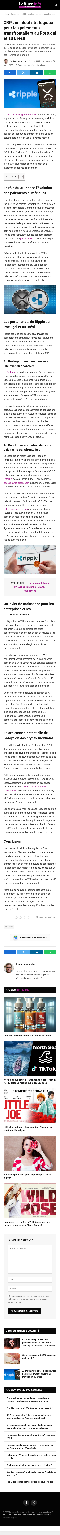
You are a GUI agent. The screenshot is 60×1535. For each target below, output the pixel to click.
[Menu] (5, 5)
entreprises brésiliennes (16, 509)
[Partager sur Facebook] (10, 72)
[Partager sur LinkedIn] (36, 72)
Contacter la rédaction (42, 1515)
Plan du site (27, 1515)
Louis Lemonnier (19, 61)
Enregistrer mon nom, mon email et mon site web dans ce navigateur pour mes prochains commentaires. (29, 1299)
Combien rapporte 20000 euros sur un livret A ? (30, 1408)
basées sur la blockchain (16, 483)
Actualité (17, 14)
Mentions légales (10, 1518)
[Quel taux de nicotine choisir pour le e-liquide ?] (30, 1014)
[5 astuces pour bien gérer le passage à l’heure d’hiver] (30, 1153)
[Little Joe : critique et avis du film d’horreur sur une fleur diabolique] (30, 1105)
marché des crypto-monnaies (21, 114)
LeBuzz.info (8, 14)
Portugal (11, 372)
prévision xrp (26, 238)
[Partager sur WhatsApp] (50, 72)
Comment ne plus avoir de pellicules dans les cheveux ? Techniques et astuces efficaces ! (38, 1342)
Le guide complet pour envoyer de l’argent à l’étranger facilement (31, 587)
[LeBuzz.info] (30, 5)
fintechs (8, 479)
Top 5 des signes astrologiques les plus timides (30, 1482)
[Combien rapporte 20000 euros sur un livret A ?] (12, 1358)
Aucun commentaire (26, 65)
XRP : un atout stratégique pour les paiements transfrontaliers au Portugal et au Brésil (39, 1374)
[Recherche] (55, 5)
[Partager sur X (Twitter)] (23, 72)
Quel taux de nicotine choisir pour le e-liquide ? (28, 1035)
